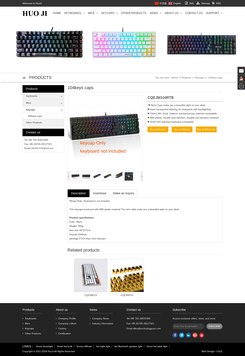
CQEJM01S (90, 295)
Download (99, 193)
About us (171, 13)
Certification (64, 333)
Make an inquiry (123, 193)
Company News (100, 318)
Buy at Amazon (158, 129)
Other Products (133, 13)
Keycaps (107, 13)
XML (191, 3)
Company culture (67, 323)
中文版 (163, 3)
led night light (103, 346)
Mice (91, 13)
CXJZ (219, 351)
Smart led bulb (64, 346)
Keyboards (72, 13)
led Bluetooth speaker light (128, 346)
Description (78, 193)
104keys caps (215, 77)
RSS (218, 3)
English (177, 3)
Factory (62, 328)
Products (186, 77)
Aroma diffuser (84, 346)
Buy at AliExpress (206, 129)
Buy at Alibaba (182, 129)
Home (57, 13)
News (154, 13)
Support (212, 13)
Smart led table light (157, 346)
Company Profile (67, 318)
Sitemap (205, 3)
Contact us (194, 13)
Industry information (102, 323)
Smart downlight (44, 346)
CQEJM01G (127, 295)
